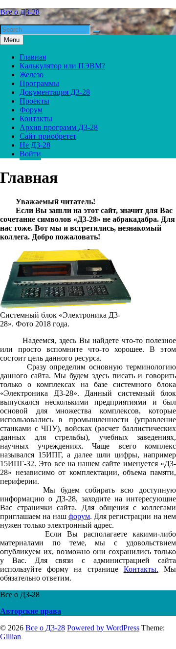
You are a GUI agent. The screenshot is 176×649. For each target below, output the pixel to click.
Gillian (10, 636)
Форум (31, 110)
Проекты (34, 101)
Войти (30, 154)
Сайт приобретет (48, 136)
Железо (32, 74)
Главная (33, 57)
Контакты (36, 118)
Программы (39, 83)
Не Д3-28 (35, 145)
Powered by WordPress (103, 628)
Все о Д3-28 (20, 12)
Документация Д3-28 (55, 92)
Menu (12, 39)
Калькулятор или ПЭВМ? (62, 66)
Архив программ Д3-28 (59, 127)
